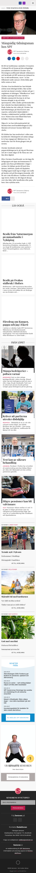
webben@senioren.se (26, 840)
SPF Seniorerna (25, 848)
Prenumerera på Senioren (18, 777)
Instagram (24, 3)
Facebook (20, 3)
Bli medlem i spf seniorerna (18, 717)
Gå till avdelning (18, 563)
